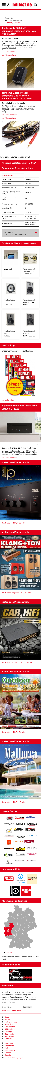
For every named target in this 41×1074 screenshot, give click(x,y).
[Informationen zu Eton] (19, 829)
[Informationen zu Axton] (30, 817)
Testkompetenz (11, 1022)
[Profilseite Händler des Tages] (20, 975)
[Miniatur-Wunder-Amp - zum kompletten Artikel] (20, 73)
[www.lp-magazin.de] (15, 895)
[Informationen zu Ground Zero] (9, 836)
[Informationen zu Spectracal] (20, 854)
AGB (6, 1048)
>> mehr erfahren (9, 400)
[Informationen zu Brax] (9, 824)
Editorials (8, 1039)
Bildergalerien (10, 1029)
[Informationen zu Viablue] (9, 862)
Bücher (7, 1019)
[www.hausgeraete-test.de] (20, 883)
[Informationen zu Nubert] (20, 849)
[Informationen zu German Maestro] (30, 829)
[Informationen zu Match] (18, 841)
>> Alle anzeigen (9, 55)
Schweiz (9, 952)
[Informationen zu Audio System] (19, 818)
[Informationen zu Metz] (29, 842)
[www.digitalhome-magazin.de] (9, 883)
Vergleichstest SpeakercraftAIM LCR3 (29, 271)
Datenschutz (10, 1050)
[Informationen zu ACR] (10, 818)
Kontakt (8, 1055)
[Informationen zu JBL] (9, 842)
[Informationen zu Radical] (9, 855)
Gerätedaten (10, 1026)
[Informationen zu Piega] (32, 848)
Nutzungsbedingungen (14, 1057)
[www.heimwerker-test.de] (32, 883)
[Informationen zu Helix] (20, 836)
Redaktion (9, 1024)
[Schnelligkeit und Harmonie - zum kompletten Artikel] (20, 136)
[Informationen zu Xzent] (20, 861)
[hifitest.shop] (26, 895)
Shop (7, 1017)
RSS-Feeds (9, 1034)
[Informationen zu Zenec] (31, 861)
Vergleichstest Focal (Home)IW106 (29, 302)
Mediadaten (9, 1045)
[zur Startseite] (22, 4)
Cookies (8, 1052)
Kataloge (8, 1031)
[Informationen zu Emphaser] (32, 824)
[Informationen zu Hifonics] (32, 836)
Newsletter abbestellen (11, 1010)
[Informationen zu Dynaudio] (20, 824)
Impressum (9, 1043)
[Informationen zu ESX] (9, 830)
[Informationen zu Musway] (9, 848)
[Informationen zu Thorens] (32, 854)
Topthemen (9, 1036)
